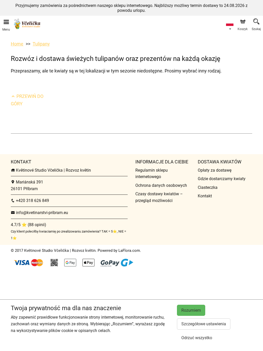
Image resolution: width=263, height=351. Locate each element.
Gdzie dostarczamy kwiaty (222, 178)
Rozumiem (191, 310)
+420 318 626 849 (32, 200)
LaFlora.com (129, 250)
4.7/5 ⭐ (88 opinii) (28, 224)
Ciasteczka (208, 187)
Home (17, 44)
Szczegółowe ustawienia (203, 323)
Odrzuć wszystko (196, 337)
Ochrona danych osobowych (161, 185)
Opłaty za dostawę (214, 170)
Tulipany (41, 44)
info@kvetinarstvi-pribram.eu (41, 212)
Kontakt (205, 195)
